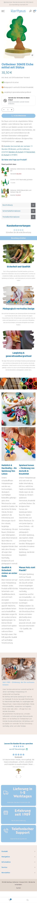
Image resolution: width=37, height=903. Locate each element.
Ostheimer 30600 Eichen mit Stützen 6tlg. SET (22, 170)
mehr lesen (19, 141)
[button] (17, 776)
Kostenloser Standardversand (14, 2)
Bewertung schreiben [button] (18, 238)
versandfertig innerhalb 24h (19, 5)
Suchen (18, 888)
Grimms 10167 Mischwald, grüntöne (21, 179)
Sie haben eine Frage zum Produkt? (14, 160)
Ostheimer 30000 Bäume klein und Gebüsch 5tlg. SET (20, 191)
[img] (18, 746)
